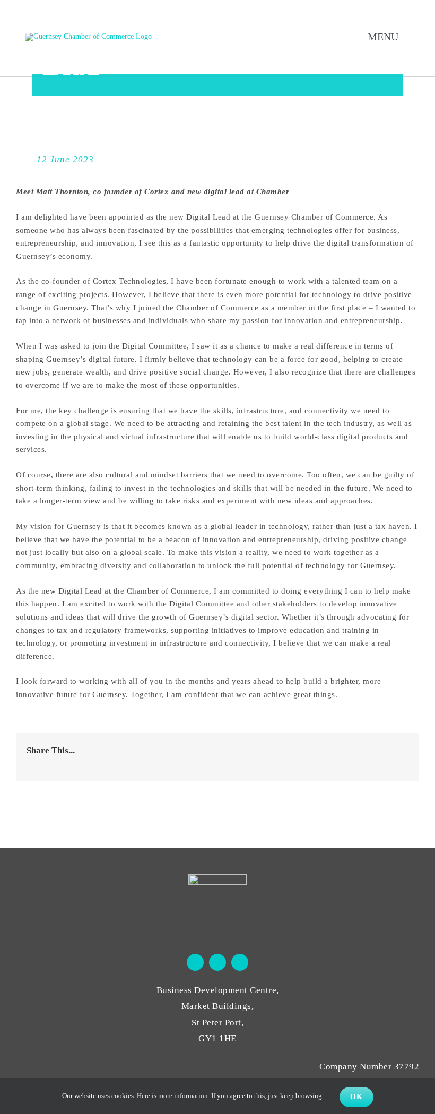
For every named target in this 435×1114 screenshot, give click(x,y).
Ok (356, 1097)
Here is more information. (173, 1096)
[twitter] (217, 962)
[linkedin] (239, 962)
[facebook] (195, 962)
